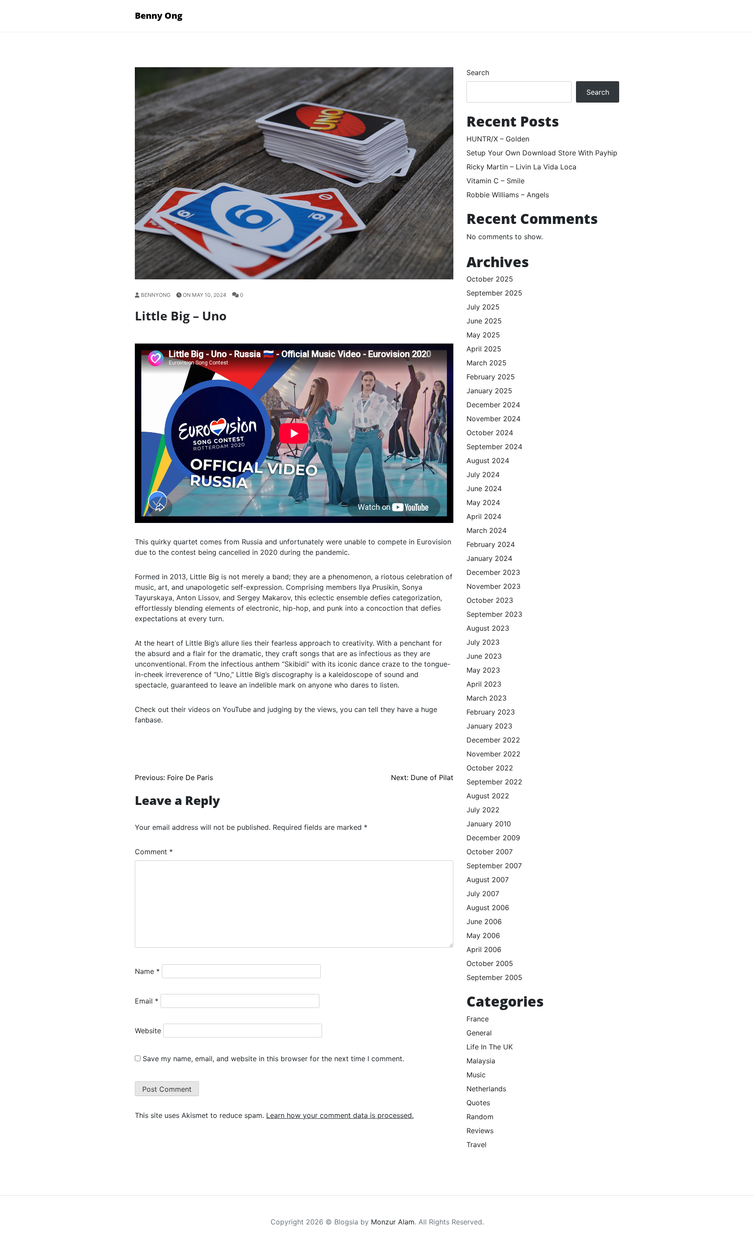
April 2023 (483, 684)
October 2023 (489, 600)
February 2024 (490, 544)
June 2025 (484, 320)
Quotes (478, 1102)
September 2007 (494, 865)
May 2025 (483, 334)
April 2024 (483, 516)
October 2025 (489, 279)
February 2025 (490, 376)
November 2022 (493, 753)
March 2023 (486, 698)
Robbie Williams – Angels (507, 194)
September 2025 (494, 293)
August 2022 (487, 795)
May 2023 (483, 670)
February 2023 (490, 712)
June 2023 (484, 656)
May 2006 (483, 935)
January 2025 (489, 390)
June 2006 (484, 921)
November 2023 (493, 586)
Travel (476, 1144)
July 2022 (483, 809)
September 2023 (494, 614)
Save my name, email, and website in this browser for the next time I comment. (273, 1058)
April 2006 (483, 949)
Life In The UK (489, 1046)
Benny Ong (158, 15)
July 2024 (483, 474)
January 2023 (489, 726)
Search (477, 72)
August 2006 (487, 907)
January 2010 (488, 823)
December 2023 (493, 572)
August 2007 (487, 879)
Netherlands (486, 1088)
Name (147, 971)
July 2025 (483, 307)
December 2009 (493, 837)
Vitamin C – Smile (495, 180)
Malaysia (480, 1060)
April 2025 (483, 348)
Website (148, 1030)
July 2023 (483, 642)
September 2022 (494, 781)
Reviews (480, 1130)
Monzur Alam (393, 1221)
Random (480, 1116)
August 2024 (487, 460)
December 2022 (493, 740)
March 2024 (486, 530)
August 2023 (487, 628)
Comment (154, 851)
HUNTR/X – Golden (497, 138)
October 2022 (489, 767)
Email (146, 1001)
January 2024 (489, 558)
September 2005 (494, 977)
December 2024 (493, 404)
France (477, 1018)
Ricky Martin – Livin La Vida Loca (521, 166)
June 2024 (484, 488)
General (479, 1032)
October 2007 (489, 851)
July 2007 (482, 893)
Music (476, 1074)
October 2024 (489, 432)
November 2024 (493, 418)
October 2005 (489, 963)
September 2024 (494, 446)
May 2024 (483, 502)
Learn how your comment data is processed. (340, 1115)
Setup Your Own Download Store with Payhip (541, 152)
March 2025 (486, 362)
